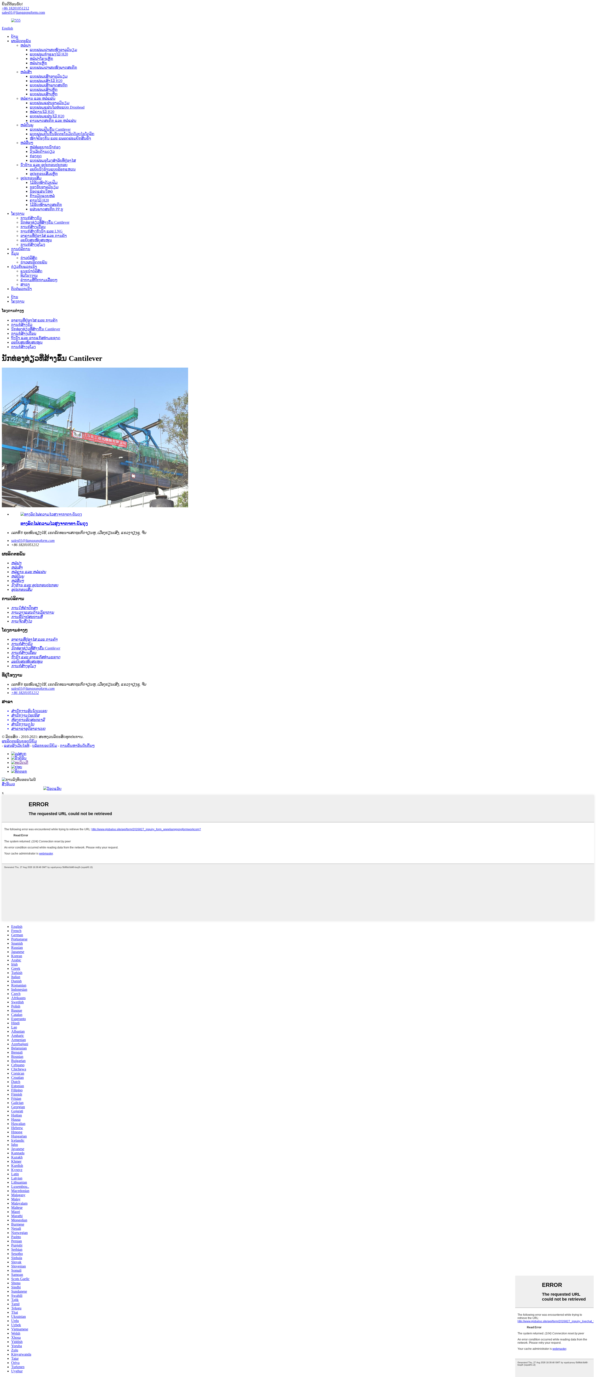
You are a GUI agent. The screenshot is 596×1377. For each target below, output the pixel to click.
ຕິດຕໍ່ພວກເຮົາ (21, 289)
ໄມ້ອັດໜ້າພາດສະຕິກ (46, 205)
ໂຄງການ (17, 213)
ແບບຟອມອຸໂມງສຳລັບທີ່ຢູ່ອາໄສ (53, 160)
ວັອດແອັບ (54, 789)
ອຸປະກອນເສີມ (30, 178)
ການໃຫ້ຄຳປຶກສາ (24, 608)
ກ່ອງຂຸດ (36, 156)
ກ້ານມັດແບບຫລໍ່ (42, 196)
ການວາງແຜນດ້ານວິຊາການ (32, 612)
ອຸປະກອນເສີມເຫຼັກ (44, 174)
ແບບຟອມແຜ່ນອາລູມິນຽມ (49, 103)
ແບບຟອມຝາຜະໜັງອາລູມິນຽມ (53, 50)
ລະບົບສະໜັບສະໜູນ (36, 240)
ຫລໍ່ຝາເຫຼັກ (38, 63)
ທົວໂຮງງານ (29, 275)
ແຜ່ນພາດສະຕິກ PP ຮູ (46, 209)
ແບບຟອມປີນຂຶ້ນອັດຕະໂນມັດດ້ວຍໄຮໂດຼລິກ (62, 134)
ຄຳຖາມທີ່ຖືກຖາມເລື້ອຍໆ (39, 280)
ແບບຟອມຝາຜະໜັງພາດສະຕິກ (53, 67)
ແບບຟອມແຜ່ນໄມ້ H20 (47, 116)
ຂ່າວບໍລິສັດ (28, 258)
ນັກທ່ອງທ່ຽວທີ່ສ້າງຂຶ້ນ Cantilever (44, 222)
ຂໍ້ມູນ (15, 253)
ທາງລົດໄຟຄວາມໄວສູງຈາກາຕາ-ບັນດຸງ (54, 523)
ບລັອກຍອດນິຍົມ (44, 746)
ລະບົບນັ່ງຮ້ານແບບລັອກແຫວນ (53, 169)
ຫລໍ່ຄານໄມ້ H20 (42, 112)
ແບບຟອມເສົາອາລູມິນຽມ (49, 76)
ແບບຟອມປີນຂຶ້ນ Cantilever (50, 129)
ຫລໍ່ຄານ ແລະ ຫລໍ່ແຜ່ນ (37, 98)
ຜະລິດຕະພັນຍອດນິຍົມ (19, 741)
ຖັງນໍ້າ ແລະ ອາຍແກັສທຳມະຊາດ (35, 338)
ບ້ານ (14, 36)
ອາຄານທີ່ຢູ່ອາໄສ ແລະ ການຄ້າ (43, 236)
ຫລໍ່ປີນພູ (26, 125)
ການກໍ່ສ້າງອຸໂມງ (32, 244)
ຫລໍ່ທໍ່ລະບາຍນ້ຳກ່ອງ (45, 147)
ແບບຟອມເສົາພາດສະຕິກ (49, 85)
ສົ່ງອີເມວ (8, 784)
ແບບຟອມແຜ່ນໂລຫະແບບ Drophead (57, 107)
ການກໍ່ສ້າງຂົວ (31, 218)
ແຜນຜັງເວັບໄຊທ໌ (16, 746)
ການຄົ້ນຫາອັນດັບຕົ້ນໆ (77, 746)
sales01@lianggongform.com (33, 541)
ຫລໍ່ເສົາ (26, 72)
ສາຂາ (25, 284)
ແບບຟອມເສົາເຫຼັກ (44, 90)
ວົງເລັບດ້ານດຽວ (42, 152)
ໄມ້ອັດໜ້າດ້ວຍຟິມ (44, 183)
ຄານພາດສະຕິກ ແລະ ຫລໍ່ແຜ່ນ (53, 121)
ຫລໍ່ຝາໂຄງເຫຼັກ (41, 59)
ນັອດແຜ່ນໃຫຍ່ (41, 191)
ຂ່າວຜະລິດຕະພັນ (33, 262)
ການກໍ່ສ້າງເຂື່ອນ (33, 227)
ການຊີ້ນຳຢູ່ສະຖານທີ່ (26, 617)
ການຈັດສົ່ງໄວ (21, 621)
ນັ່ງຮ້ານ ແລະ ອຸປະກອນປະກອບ (44, 165)
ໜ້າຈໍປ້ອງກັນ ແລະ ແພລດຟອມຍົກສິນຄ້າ (60, 138)
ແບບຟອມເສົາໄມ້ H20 (46, 81)
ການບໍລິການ (20, 249)
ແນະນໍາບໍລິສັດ (31, 271)
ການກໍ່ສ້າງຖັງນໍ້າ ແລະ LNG (41, 231)
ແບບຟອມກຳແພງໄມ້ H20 (49, 54)
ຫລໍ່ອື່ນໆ (26, 143)
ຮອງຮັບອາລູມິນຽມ (44, 187)
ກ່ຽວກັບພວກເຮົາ (24, 267)
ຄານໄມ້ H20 (39, 200)
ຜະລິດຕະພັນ (21, 41)
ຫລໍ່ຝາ (25, 45)
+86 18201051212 (25, 693)
